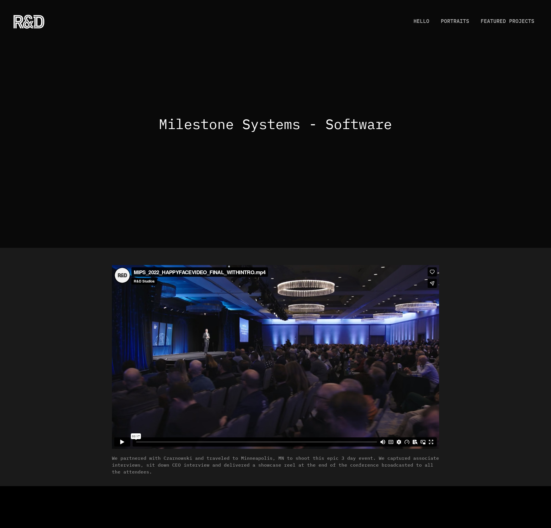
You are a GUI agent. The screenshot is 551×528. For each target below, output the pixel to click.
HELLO (421, 21)
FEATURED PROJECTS (507, 21)
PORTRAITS (455, 21)
